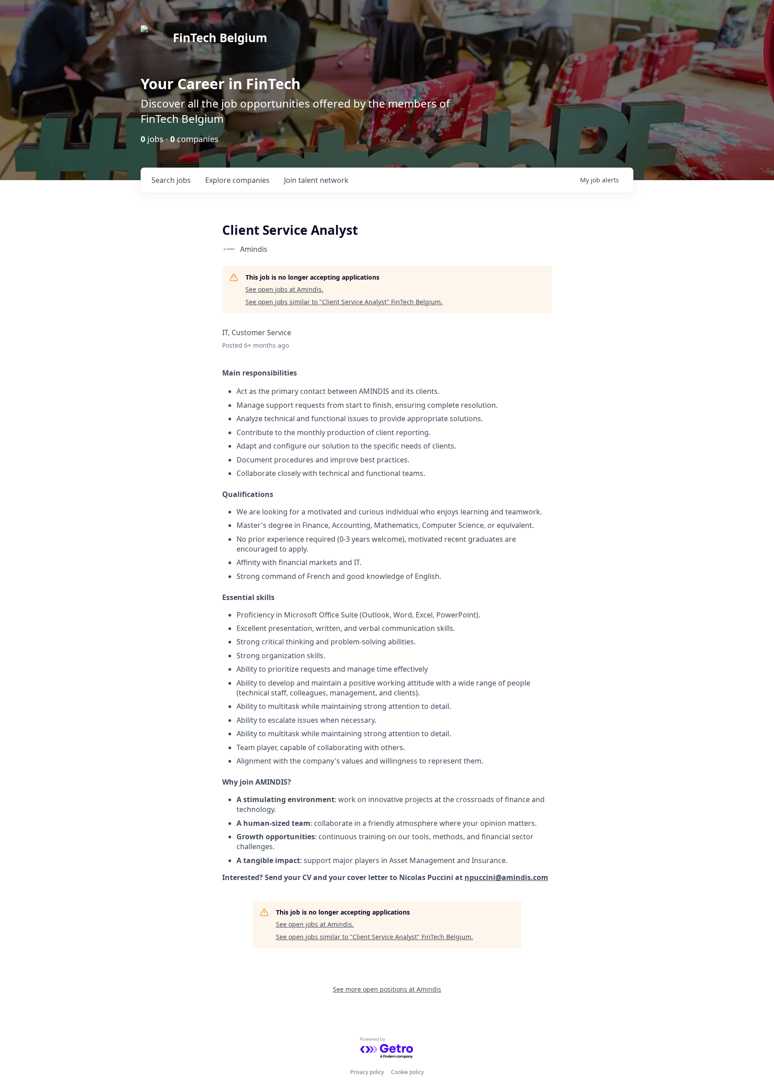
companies (237, 180)
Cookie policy (407, 1072)
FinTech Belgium (220, 38)
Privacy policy (367, 1072)
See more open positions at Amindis (387, 989)
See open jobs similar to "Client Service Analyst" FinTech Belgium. (344, 302)
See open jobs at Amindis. (284, 289)
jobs (171, 180)
